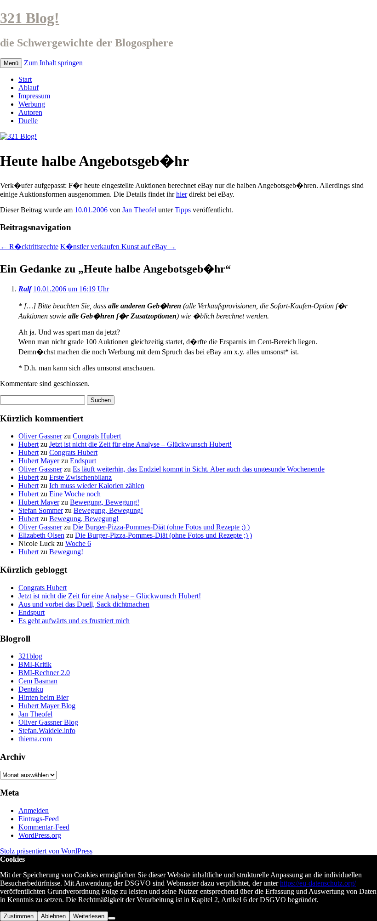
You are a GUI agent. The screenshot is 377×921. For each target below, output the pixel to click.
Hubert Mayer (38, 461)
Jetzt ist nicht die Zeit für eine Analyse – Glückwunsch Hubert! (140, 444)
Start (25, 79)
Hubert (28, 444)
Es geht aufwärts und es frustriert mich (74, 621)
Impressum (34, 96)
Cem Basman (37, 681)
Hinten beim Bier (43, 697)
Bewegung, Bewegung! (104, 502)
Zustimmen (19, 916)
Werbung (31, 104)
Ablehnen (53, 916)
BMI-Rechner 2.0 (44, 673)
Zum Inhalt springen (53, 63)
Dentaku (30, 689)
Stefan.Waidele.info (46, 730)
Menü (11, 63)
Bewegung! (66, 552)
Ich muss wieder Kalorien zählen (96, 485)
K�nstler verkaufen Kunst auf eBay (118, 246)
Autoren (30, 112)
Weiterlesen (88, 916)
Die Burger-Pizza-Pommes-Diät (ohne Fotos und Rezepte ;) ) (161, 527)
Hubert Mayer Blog (46, 706)
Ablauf (28, 87)
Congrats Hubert (97, 436)
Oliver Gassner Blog (48, 722)
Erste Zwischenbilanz (80, 477)
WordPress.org (39, 835)
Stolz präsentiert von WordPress (46, 851)
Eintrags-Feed (38, 819)
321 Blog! (29, 18)
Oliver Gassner (40, 436)
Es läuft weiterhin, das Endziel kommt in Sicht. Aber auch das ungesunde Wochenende (199, 469)
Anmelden (33, 810)
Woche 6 (78, 543)
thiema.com (35, 739)
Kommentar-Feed (43, 827)
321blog (30, 656)
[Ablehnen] (111, 918)
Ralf (24, 289)
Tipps (183, 210)
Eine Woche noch (75, 494)
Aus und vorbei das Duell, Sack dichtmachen (83, 604)
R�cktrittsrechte (29, 246)
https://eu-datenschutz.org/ (318, 883)
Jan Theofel (139, 210)
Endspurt (83, 461)
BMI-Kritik (34, 664)
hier (181, 194)
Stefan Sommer (40, 510)
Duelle (28, 121)
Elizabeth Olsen (41, 535)
